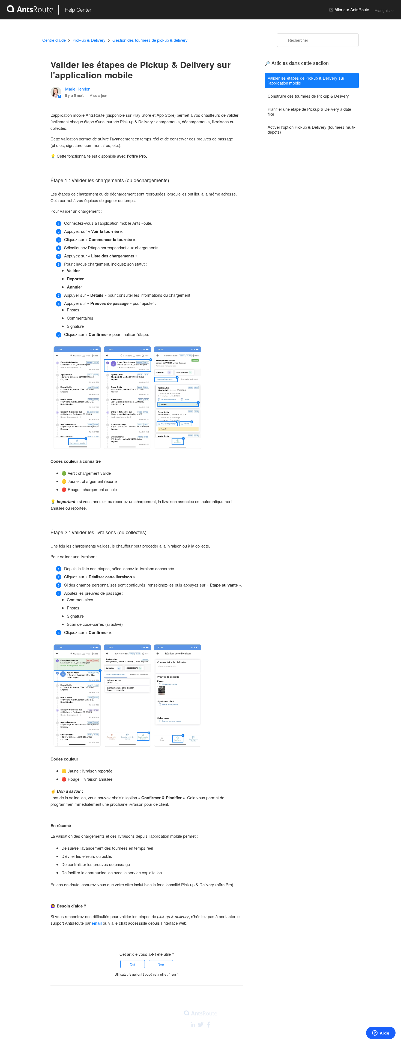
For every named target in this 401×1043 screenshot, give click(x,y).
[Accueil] (45, 10)
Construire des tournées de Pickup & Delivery (308, 96)
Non (161, 964)
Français (383, 10)
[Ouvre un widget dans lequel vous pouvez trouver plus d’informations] (381, 1033)
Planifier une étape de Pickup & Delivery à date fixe (309, 111)
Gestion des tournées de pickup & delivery (150, 40)
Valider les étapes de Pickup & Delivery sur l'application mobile (306, 80)
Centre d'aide (54, 40)
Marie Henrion (77, 89)
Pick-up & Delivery (89, 40)
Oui (132, 964)
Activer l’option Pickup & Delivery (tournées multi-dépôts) (311, 129)
